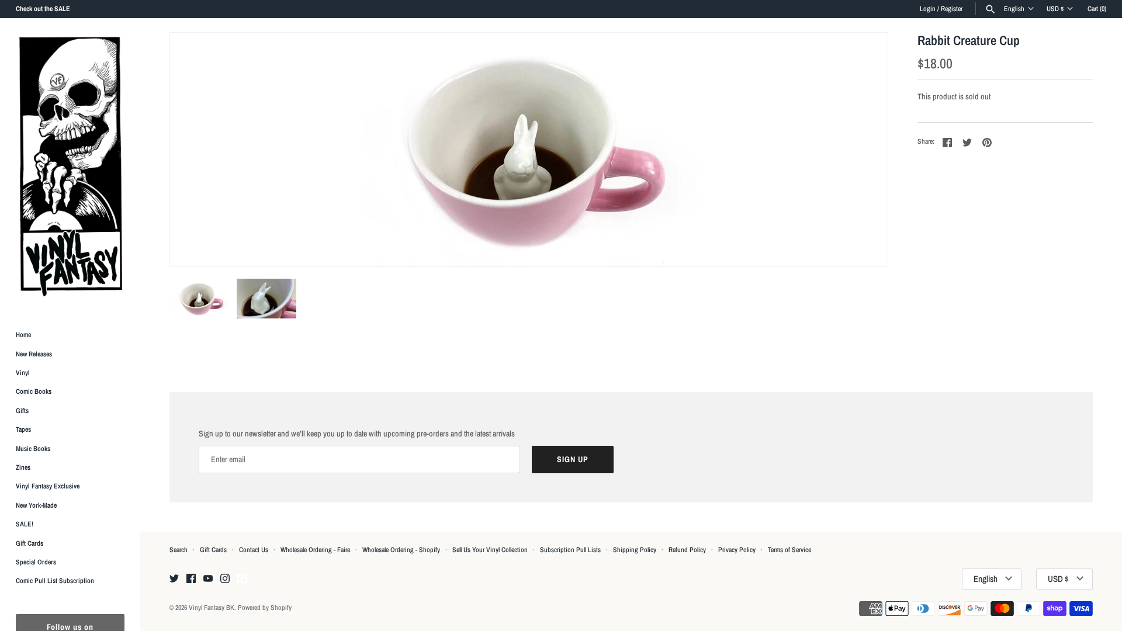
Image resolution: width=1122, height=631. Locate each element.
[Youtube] (208, 579)
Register (951, 8)
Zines (23, 467)
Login (928, 8)
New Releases (34, 354)
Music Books (33, 448)
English (1014, 9)
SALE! (24, 524)
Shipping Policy (634, 549)
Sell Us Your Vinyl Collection (490, 549)
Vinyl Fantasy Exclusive (47, 486)
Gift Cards (29, 543)
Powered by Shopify (265, 607)
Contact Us (253, 549)
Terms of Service (789, 549)
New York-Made (36, 505)
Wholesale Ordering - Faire (315, 549)
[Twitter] (174, 579)
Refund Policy (687, 549)
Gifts (22, 410)
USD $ (1055, 9)
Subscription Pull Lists (570, 549)
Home (23, 334)
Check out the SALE (43, 8)
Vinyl (23, 372)
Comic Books (33, 391)
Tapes (23, 429)
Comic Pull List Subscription (55, 580)
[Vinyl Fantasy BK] (70, 166)
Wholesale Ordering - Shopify (401, 549)
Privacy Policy (737, 549)
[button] (863, 149)
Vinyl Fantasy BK (211, 607)
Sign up (572, 459)
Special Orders (36, 562)
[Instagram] (225, 579)
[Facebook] (191, 579)
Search (178, 549)
